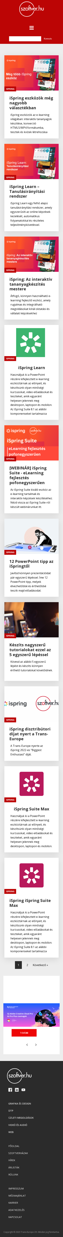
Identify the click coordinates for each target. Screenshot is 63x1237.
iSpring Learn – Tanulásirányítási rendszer (27, 191)
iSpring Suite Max (31, 809)
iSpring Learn (31, 367)
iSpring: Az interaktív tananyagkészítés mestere (30, 284)
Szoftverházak (18, 1153)
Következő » (40, 965)
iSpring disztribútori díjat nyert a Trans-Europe (30, 734)
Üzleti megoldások (21, 1117)
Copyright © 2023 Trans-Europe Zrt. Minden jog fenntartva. (31, 1232)
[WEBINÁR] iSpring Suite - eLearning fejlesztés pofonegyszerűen (28, 475)
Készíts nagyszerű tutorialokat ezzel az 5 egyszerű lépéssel (30, 649)
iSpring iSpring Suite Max (30, 903)
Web (11, 1132)
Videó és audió (17, 1125)
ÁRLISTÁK (13, 1167)
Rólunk (13, 1174)
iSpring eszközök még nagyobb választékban (31, 103)
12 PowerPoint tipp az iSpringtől (31, 564)
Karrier (13, 1202)
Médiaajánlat (17, 1195)
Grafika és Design (19, 1103)
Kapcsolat (15, 1217)
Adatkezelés (16, 1210)
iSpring (10, 89)
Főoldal (13, 1146)
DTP (10, 1110)
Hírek (11, 1160)
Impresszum (16, 1188)
